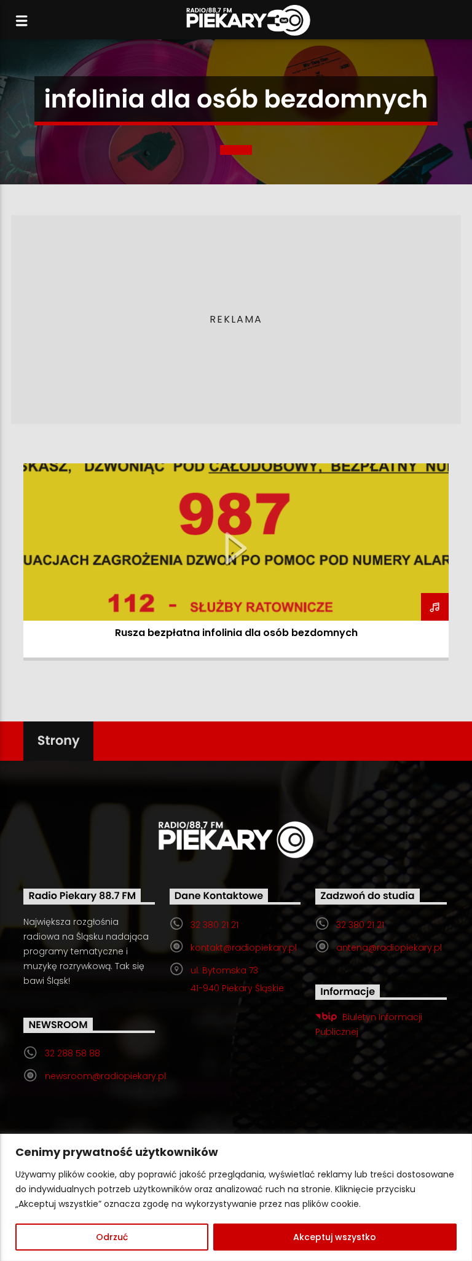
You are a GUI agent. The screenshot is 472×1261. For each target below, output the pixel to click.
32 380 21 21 (214, 925)
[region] (236, 1197)
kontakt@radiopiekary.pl (244, 947)
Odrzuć (112, 1237)
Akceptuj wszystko (334, 1237)
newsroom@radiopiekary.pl (105, 1076)
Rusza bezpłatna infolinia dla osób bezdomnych (236, 633)
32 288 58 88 (72, 1053)
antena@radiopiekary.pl (389, 947)
